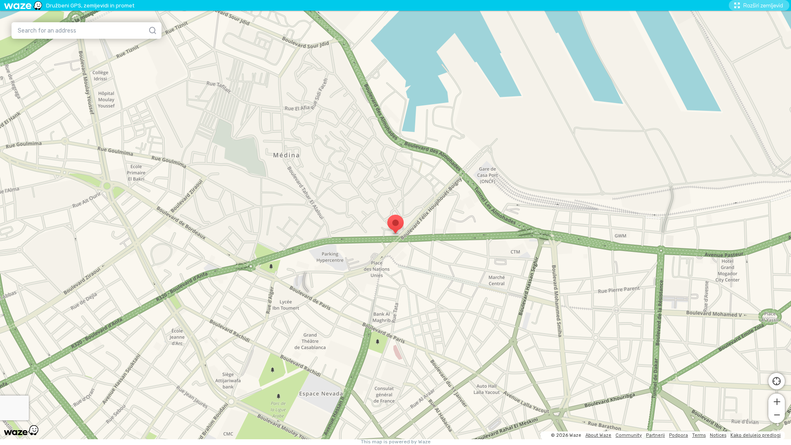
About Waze (598, 435)
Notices (718, 435)
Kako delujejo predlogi (755, 435)
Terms (699, 435)
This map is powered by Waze (396, 442)
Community (628, 435)
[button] (776, 400)
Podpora (678, 435)
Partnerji (655, 435)
